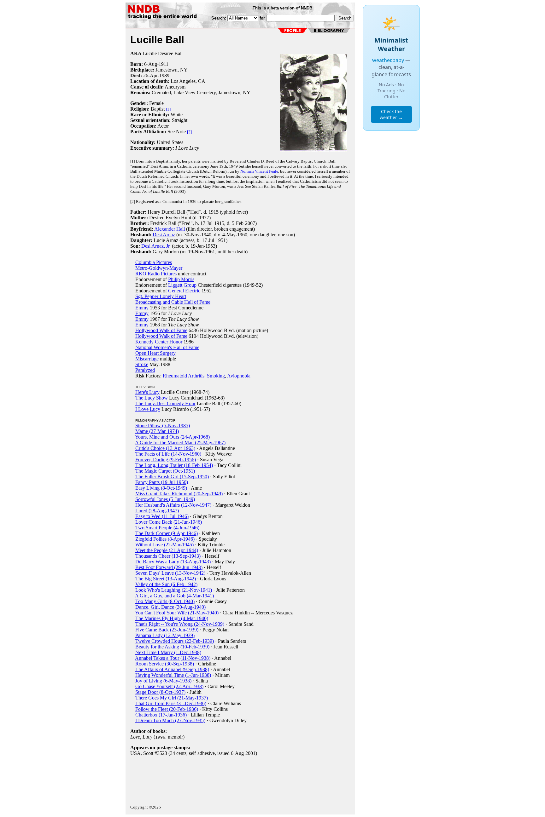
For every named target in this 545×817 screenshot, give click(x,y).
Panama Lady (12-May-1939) (165, 635)
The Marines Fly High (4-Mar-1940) (171, 618)
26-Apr (150, 75)
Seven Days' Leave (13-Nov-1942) (170, 573)
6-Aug (150, 64)
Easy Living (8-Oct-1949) (161, 488)
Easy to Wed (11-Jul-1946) (162, 516)
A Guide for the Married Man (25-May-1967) (180, 442)
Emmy (142, 307)
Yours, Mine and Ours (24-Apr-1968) (172, 437)
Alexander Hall (169, 229)
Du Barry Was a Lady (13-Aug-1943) (173, 561)
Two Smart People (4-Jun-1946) (167, 527)
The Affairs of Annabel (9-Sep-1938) (172, 669)
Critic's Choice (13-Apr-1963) (165, 448)
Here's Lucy (147, 392)
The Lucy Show (151, 397)
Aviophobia (238, 375)
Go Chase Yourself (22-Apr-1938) (169, 686)
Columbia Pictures (153, 262)
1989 (164, 75)
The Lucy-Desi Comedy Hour (165, 403)
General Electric (184, 290)
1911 (163, 64)
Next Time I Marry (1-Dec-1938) (168, 652)
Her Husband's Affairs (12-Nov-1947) (173, 505)
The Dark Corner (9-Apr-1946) (166, 533)
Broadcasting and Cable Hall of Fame (172, 302)
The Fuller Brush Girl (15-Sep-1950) (172, 476)
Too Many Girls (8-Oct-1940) (165, 601)
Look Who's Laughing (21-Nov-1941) (173, 590)
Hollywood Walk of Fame (161, 330)
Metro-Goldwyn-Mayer (158, 268)
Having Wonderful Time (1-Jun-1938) (173, 675)
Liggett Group (182, 285)
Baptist (158, 109)
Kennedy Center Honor (158, 341)
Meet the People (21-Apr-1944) (166, 550)
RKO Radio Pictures (156, 273)
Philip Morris (181, 279)
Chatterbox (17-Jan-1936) (161, 714)
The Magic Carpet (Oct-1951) (165, 471)
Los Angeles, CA (188, 81)
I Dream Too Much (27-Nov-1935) (170, 720)
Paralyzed (145, 370)
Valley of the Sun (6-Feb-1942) (166, 584)
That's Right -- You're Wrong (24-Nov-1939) (179, 624)
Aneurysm (175, 86)
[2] (189, 131)
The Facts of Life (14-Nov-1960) (168, 454)
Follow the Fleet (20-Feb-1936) (166, 709)
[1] (168, 109)
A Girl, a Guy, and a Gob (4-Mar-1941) (174, 595)
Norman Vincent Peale (259, 171)
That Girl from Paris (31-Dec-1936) (170, 703)
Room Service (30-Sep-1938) (164, 663)
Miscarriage (147, 358)
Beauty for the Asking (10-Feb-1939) (172, 646)
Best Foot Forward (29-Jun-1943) (168, 567)
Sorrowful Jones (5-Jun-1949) (165, 499)
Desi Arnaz (164, 234)
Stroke (141, 364)
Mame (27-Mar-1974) (157, 431)
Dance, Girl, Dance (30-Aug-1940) (170, 607)
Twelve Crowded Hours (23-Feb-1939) (174, 641)
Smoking (216, 375)
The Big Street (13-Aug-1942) (165, 578)
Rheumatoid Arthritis (183, 375)
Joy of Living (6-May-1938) (163, 680)
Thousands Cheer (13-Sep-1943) (168, 556)
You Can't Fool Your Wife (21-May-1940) (177, 612)
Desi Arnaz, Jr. (156, 246)
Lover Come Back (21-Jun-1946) (168, 522)
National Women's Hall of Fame (167, 347)
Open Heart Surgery (155, 353)
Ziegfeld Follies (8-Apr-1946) (165, 539)
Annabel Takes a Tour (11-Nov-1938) (172, 658)
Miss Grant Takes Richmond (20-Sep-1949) (179, 493)
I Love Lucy (147, 409)
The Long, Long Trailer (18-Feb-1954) (174, 465)
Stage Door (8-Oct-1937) (160, 692)
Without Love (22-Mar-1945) (164, 544)
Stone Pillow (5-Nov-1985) (162, 425)
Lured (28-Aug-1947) (157, 510)
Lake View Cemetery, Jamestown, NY (211, 92)
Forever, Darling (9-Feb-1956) (165, 459)
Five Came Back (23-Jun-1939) (166, 629)
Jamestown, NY (171, 69)
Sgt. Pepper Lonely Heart (160, 296)
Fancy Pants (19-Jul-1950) (161, 482)
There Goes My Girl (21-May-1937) (171, 697)
